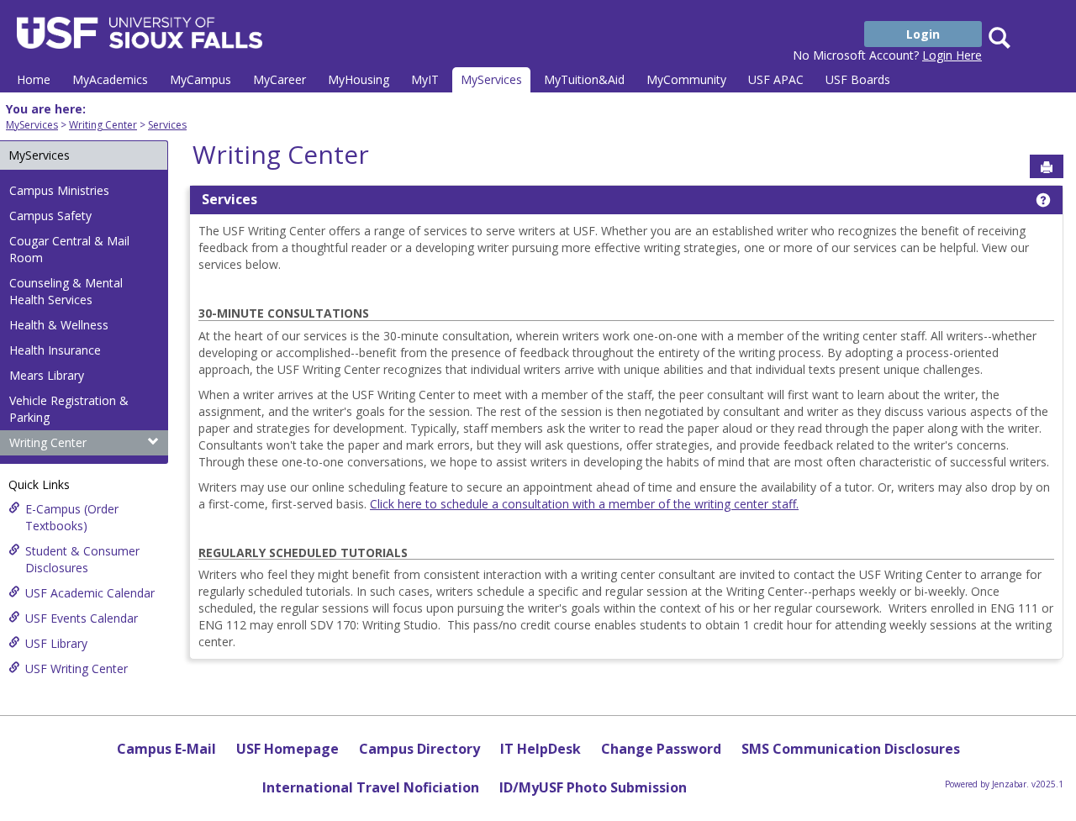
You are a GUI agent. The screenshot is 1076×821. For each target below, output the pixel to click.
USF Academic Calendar (90, 593)
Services (167, 125)
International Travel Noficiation (370, 787)
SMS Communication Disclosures (850, 748)
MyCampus (200, 79)
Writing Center (103, 125)
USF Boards (857, 79)
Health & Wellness (58, 325)
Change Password (661, 748)
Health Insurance (55, 350)
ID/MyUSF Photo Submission (593, 787)
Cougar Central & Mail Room (69, 249)
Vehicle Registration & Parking (69, 408)
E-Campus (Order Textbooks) (72, 517)
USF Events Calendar (81, 618)
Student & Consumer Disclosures (82, 559)
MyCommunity (686, 79)
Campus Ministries (59, 190)
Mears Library (46, 375)
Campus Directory (419, 748)
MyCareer (279, 79)
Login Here (952, 55)
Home (33, 79)
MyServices (491, 79)
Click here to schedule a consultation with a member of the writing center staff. (584, 504)
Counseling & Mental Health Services (66, 291)
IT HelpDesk (540, 748)
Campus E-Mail (166, 748)
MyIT (425, 79)
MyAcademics (110, 79)
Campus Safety (50, 216)
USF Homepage (287, 748)
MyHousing (358, 79)
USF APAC (776, 79)
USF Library (56, 643)
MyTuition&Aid (584, 79)
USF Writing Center (76, 668)
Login (923, 34)
